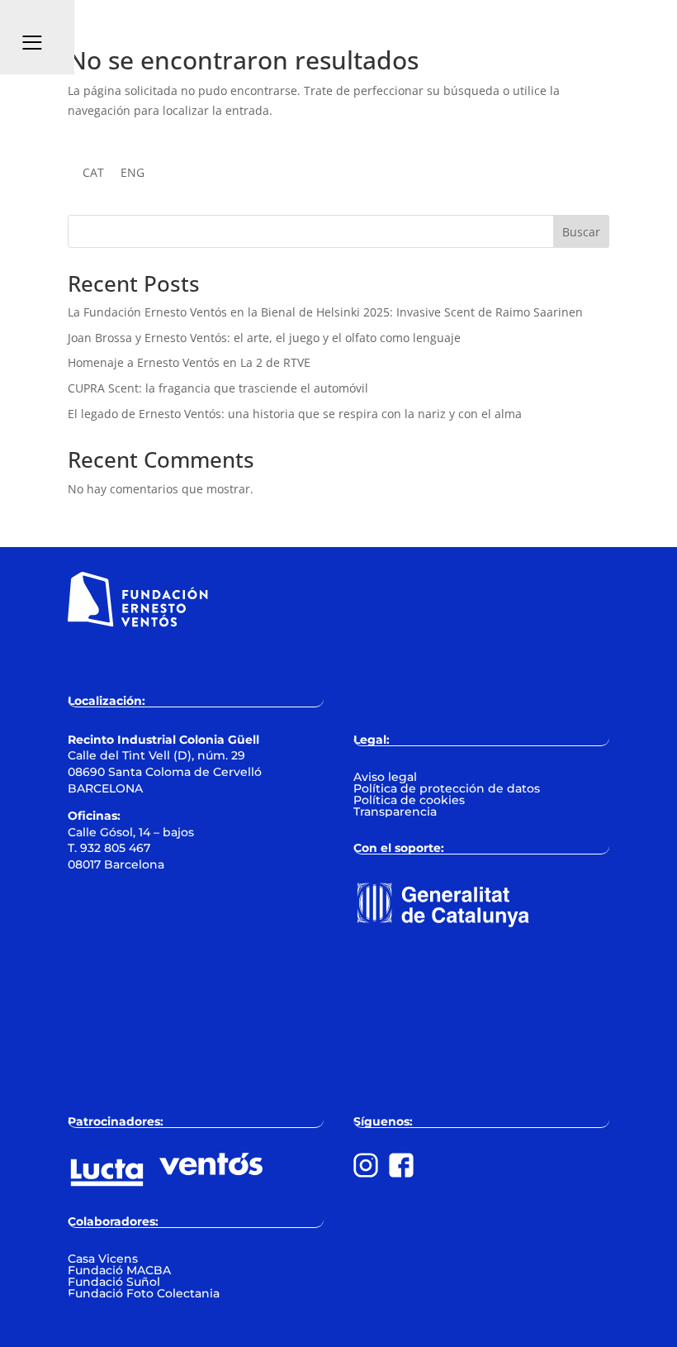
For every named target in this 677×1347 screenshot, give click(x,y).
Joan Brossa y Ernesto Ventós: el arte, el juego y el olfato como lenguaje (264, 337)
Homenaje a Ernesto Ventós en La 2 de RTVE (189, 362)
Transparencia (395, 811)
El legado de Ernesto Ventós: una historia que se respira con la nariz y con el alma (295, 413)
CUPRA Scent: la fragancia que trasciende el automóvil (218, 388)
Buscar (581, 232)
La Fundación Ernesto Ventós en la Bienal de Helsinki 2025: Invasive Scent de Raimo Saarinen (325, 312)
